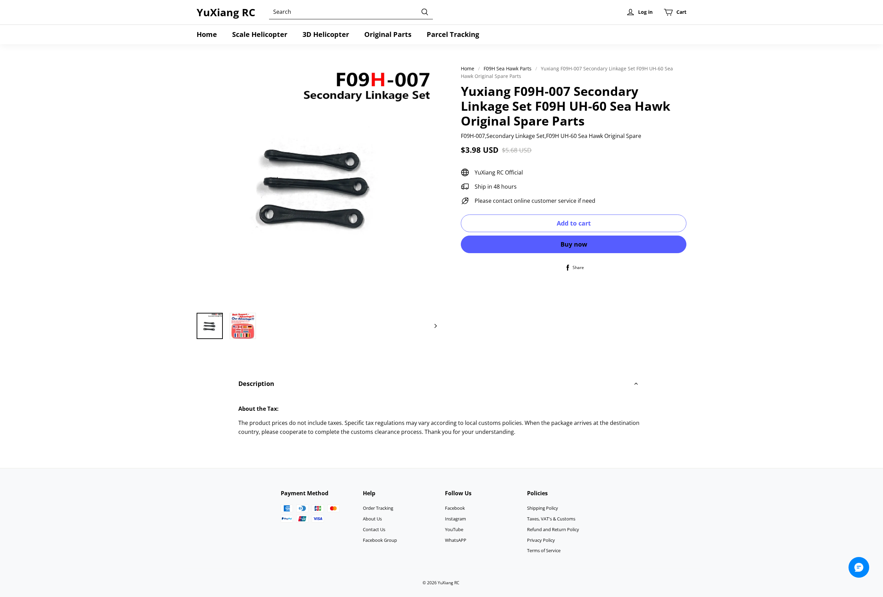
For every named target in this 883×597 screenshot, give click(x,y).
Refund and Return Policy (553, 529)
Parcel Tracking (453, 34)
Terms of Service (543, 550)
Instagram (455, 519)
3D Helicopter (325, 34)
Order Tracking (378, 508)
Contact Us (374, 529)
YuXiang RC (226, 12)
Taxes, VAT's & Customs (551, 519)
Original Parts (387, 34)
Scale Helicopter (259, 34)
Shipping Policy (542, 508)
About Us (372, 519)
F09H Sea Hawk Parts (508, 68)
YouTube (454, 529)
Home (207, 34)
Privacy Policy (541, 540)
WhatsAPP (455, 540)
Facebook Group (380, 540)
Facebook (455, 508)
